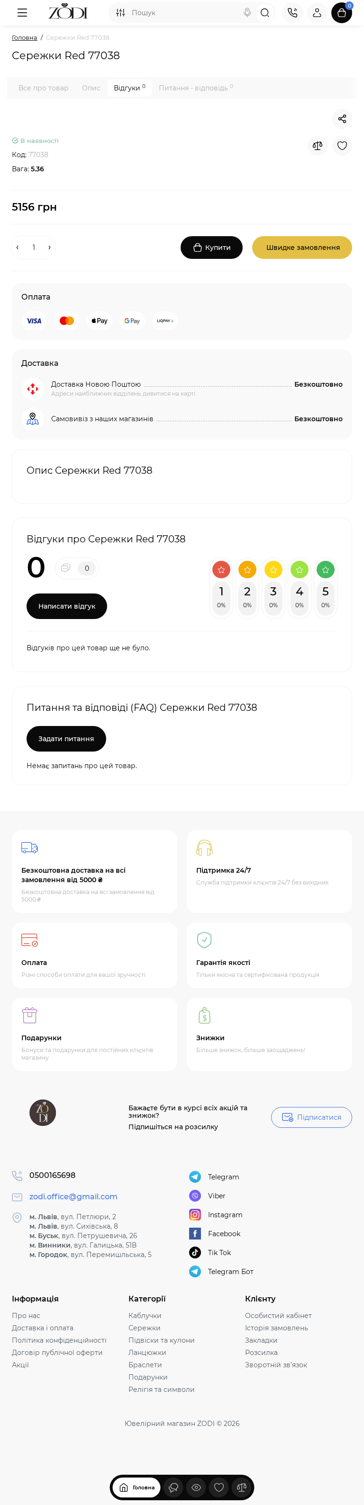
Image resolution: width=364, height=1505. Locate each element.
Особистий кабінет (278, 1315)
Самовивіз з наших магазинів (102, 419)
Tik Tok (219, 1252)
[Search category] (120, 13)
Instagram (225, 1215)
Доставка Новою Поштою (96, 384)
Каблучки (145, 1315)
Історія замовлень (276, 1328)
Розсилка (261, 1352)
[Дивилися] (173, 1487)
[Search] (247, 13)
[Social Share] (342, 119)
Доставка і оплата (42, 1328)
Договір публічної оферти (57, 1352)
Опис (91, 88)
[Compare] (318, 146)
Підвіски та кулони (161, 1340)
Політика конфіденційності (59, 1340)
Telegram (223, 1177)
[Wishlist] (342, 146)
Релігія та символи (161, 1389)
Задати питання (66, 739)
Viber (217, 1196)
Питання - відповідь (196, 87)
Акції (20, 1365)
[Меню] (22, 12)
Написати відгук (66, 606)
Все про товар (43, 88)
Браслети (145, 1365)
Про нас (26, 1315)
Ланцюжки (147, 1352)
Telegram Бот (231, 1271)
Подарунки (148, 1377)
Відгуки (130, 87)
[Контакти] (292, 12)
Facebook (224, 1234)
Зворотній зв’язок (276, 1365)
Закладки (261, 1340)
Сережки (144, 1328)
